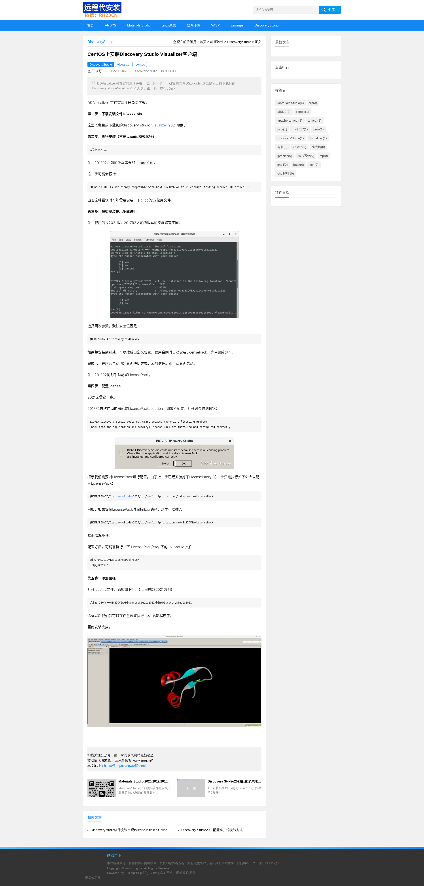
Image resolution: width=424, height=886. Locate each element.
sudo (134, 136)
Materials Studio (138, 25)
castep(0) (299, 147)
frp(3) (313, 103)
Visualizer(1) (318, 138)
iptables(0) (284, 156)
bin (139, 114)
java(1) (282, 129)
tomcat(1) (314, 120)
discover (130, 125)
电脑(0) (282, 147)
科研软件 (216, 42)
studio (145, 125)
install (183, 427)
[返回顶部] (415, 793)
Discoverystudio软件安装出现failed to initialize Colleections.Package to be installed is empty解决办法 (131, 830)
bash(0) (298, 164)
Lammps (237, 25)
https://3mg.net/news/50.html (125, 765)
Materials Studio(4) (290, 103)
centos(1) (302, 111)
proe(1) (318, 129)
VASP (215, 25)
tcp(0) (324, 156)
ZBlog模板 (158, 873)
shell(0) (282, 164)
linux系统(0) (306, 156)
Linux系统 (168, 25)
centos (140, 64)
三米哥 (97, 71)
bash (99, 589)
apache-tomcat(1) (289, 120)
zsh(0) (314, 164)
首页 (90, 25)
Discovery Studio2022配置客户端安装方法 (212, 830)
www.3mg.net (134, 868)
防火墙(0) (318, 147)
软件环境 (193, 25)
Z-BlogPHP (132, 873)
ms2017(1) (300, 129)
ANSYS (110, 25)
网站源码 (182, 873)
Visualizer (124, 64)
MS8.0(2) (283, 111)
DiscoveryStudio (266, 25)
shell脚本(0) (285, 173)
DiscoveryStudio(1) (290, 138)
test (207, 187)
